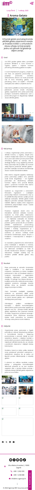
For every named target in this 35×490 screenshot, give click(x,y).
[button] (3, 442)
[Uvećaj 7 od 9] (14, 410)
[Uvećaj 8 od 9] (31, 410)
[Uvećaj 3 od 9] (14, 389)
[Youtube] (21, 459)
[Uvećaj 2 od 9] (31, 378)
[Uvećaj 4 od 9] (31, 389)
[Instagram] (14, 459)
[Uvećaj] (31, 106)
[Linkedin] (17, 459)
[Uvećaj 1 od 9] (14, 378)
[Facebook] (10, 459)
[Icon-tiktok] (24, 459)
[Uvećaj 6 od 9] (31, 399)
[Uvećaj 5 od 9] (14, 399)
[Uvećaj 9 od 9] (31, 420)
